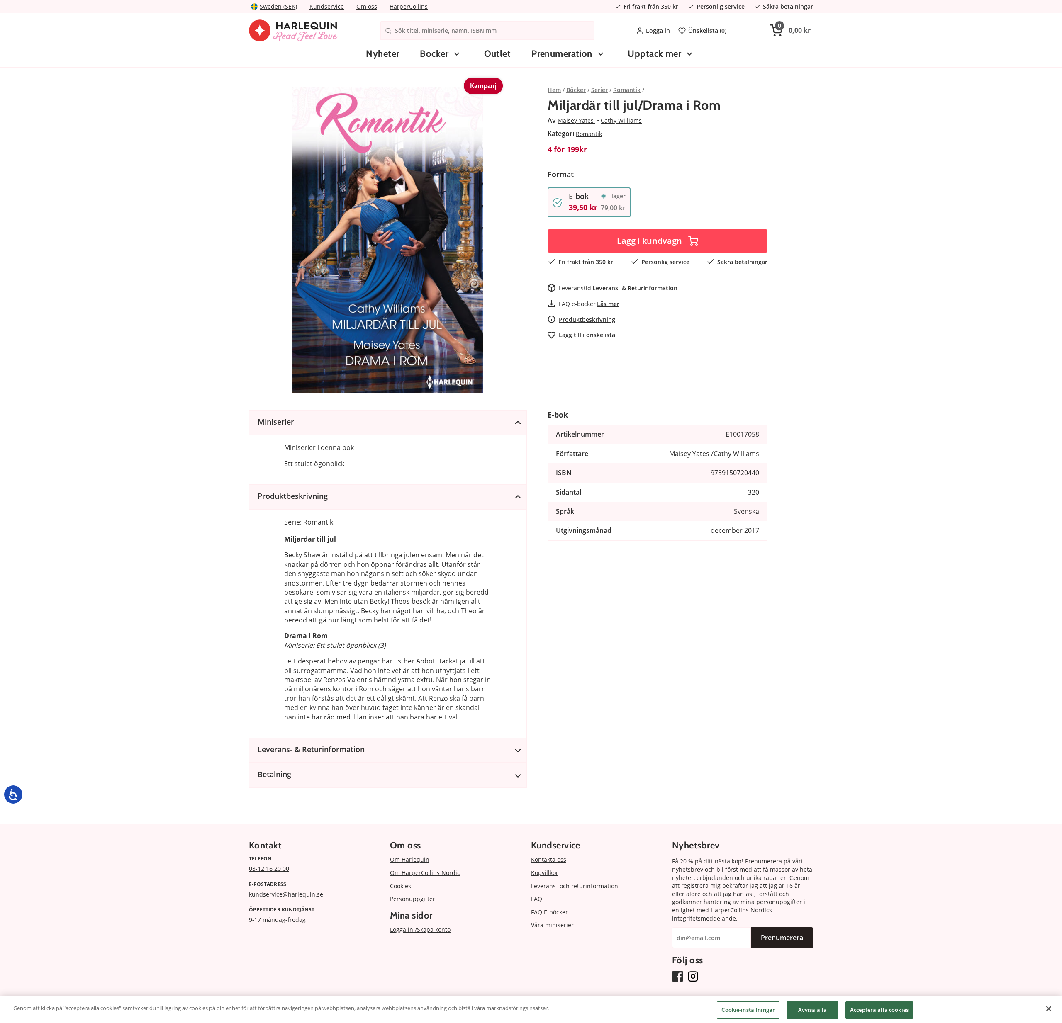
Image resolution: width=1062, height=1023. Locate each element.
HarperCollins (409, 6)
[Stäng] (1049, 1008)
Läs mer (608, 304)
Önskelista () (707, 30)
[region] (531, 1009)
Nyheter (382, 53)
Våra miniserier (552, 925)
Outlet (497, 53)
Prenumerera (782, 937)
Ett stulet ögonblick (314, 463)
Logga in (658, 30)
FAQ (536, 899)
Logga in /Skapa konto (420, 929)
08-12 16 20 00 (269, 868)
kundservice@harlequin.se (286, 894)
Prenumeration (561, 53)
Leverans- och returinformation (574, 886)
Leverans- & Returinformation (634, 288)
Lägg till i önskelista (587, 335)
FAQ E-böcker (549, 912)
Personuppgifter (412, 899)
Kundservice (326, 6)
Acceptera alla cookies (879, 1009)
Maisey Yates (576, 120)
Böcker (434, 53)
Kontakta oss (548, 859)
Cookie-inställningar (748, 1009)
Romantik (589, 134)
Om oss (366, 6)
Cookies (400, 886)
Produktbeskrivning (587, 319)
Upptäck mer (654, 53)
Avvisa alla (812, 1009)
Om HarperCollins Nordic (425, 873)
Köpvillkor (544, 873)
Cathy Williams (621, 120)
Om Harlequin (409, 859)
